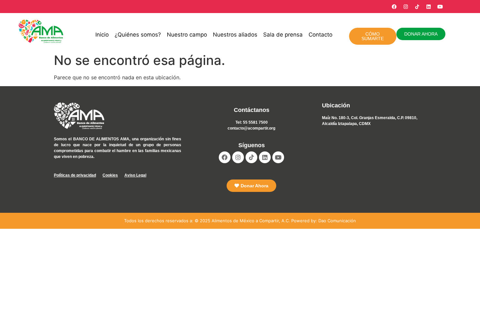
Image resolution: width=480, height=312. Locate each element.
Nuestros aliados (235, 34)
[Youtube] (440, 6)
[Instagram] (406, 6)
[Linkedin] (429, 6)
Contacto (320, 34)
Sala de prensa (283, 34)
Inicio (102, 34)
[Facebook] (394, 6)
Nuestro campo (187, 34)
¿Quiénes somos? (138, 34)
